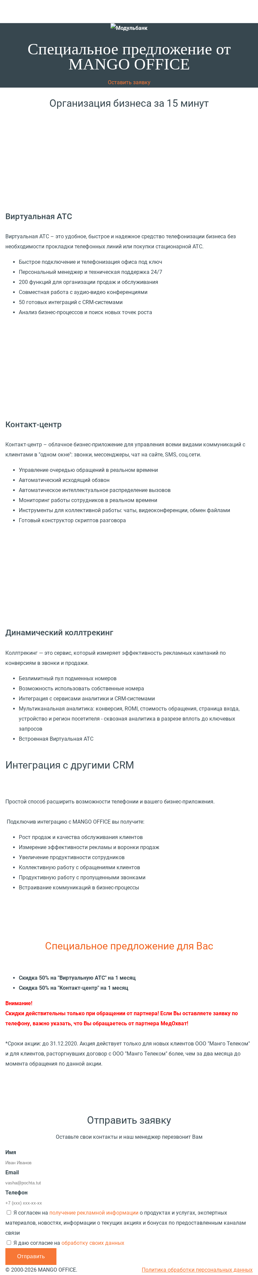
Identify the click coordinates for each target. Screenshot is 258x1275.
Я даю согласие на (68, 1243)
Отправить (31, 1256)
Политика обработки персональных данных (197, 1270)
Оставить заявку (129, 82)
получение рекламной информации (93, 1213)
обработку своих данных (92, 1243)
